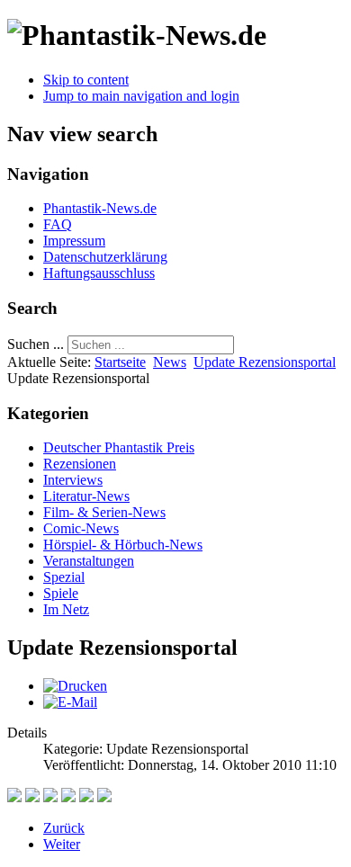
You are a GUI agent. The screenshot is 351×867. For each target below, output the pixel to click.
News (169, 362)
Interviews (73, 479)
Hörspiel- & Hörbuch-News (122, 544)
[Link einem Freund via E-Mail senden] (70, 702)
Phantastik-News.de (100, 208)
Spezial (64, 577)
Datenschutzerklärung (105, 256)
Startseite (120, 362)
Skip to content (86, 79)
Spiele (60, 593)
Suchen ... (35, 344)
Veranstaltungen (88, 560)
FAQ (57, 224)
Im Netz (66, 609)
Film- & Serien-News (104, 512)
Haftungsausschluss (99, 273)
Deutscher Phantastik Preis (118, 447)
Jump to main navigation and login (141, 95)
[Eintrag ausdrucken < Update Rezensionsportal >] (75, 685)
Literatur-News (86, 496)
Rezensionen (79, 463)
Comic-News (81, 528)
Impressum (74, 240)
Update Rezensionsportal (265, 362)
